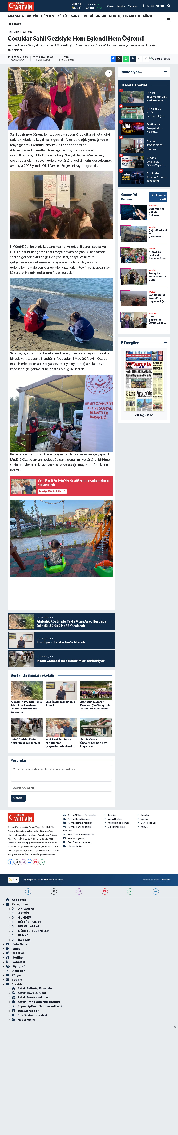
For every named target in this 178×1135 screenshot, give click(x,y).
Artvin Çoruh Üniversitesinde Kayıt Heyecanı (94, 743)
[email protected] (18, 842)
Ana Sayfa (19, 899)
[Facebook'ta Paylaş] (113, 59)
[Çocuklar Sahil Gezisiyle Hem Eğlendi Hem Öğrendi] (61, 98)
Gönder (18, 798)
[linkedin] (156, 891)
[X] (17, 862)
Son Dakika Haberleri (79, 842)
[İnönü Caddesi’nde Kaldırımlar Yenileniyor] (27, 727)
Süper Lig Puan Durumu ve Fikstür (41, 1006)
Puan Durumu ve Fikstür (81, 834)
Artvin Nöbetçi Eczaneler (82, 815)
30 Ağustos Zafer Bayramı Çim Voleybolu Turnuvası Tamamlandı (95, 705)
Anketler (18, 970)
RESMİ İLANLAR (95, 16)
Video (16, 948)
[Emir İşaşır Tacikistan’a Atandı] (61, 690)
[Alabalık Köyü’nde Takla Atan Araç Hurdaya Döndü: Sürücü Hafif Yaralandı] (27, 690)
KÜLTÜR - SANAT (69, 16)
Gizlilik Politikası (116, 827)
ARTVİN (32, 16)
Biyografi (18, 966)
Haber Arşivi (75, 846)
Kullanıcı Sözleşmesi (119, 823)
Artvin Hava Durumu (79, 819)
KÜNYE (148, 16)
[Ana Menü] (168, 20)
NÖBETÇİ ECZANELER (124, 16)
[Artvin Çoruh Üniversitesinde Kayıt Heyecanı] (96, 727)
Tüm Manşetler (76, 838)
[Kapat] (176, 1027)
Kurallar (145, 815)
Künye (144, 827)
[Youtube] (36, 862)
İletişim (112, 815)
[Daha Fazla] (133, 59)
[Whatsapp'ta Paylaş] (126, 59)
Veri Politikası (148, 823)
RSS (15, 879)
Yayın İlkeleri (115, 819)
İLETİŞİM (15, 23)
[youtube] (105, 891)
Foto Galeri (20, 944)
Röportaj (18, 961)
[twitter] (54, 891)
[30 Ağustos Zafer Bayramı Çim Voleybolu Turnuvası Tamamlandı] (96, 690)
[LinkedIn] (29, 862)
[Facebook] (11, 862)
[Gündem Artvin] (21, 6)
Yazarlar (18, 953)
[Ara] (168, 6)
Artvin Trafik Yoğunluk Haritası (39, 1001)
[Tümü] (165, 72)
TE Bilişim (165, 879)
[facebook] (28, 891)
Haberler (13, 32)
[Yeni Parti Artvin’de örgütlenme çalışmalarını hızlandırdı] (61, 727)
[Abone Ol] (159, 58)
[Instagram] (23, 862)
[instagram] (79, 891)
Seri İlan (17, 957)
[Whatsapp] (42, 862)
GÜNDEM (48, 16)
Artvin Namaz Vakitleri (80, 823)
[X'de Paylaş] (119, 59)
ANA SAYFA (16, 16)
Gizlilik (144, 819)
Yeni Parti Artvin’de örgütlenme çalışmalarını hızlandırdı (61, 743)
